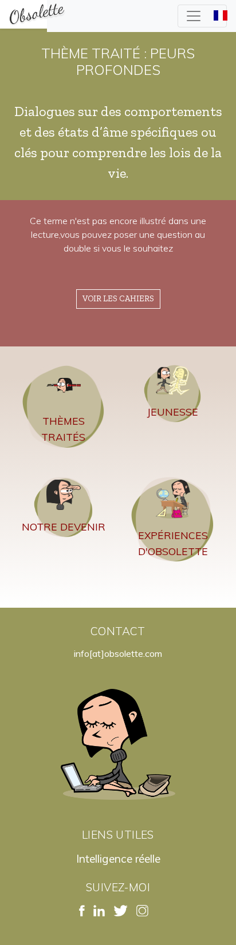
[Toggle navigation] (202, 16)
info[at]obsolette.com (118, 653)
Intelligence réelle (118, 859)
